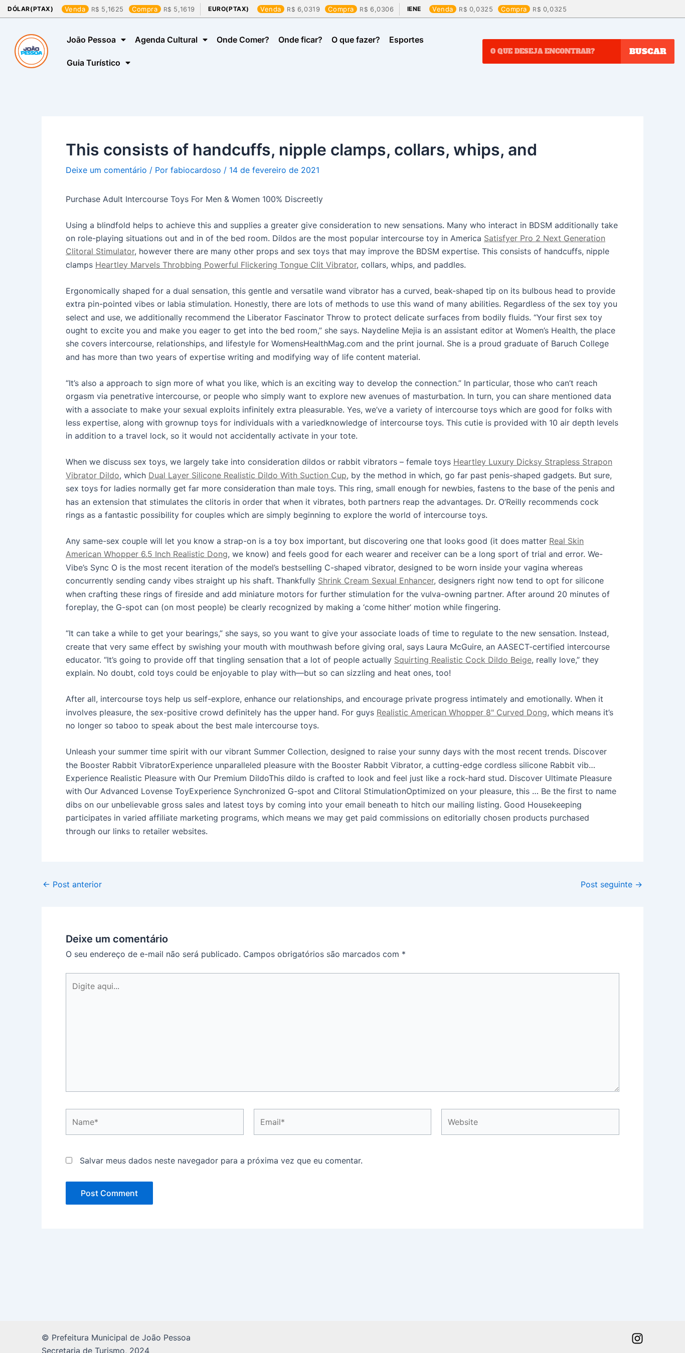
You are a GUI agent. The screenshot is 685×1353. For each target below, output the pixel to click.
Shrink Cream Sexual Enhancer (376, 580)
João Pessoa (91, 40)
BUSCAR (647, 51)
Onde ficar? (300, 40)
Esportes (406, 40)
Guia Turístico (93, 63)
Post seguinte (611, 884)
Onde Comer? (243, 40)
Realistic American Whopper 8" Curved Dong (462, 712)
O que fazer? (355, 40)
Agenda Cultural (166, 40)
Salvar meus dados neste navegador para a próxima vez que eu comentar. (221, 1160)
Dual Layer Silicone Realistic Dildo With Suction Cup (247, 475)
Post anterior (72, 884)
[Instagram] (637, 1338)
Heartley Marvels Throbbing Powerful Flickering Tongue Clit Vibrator (226, 265)
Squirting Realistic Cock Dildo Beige (463, 660)
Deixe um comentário (106, 170)
